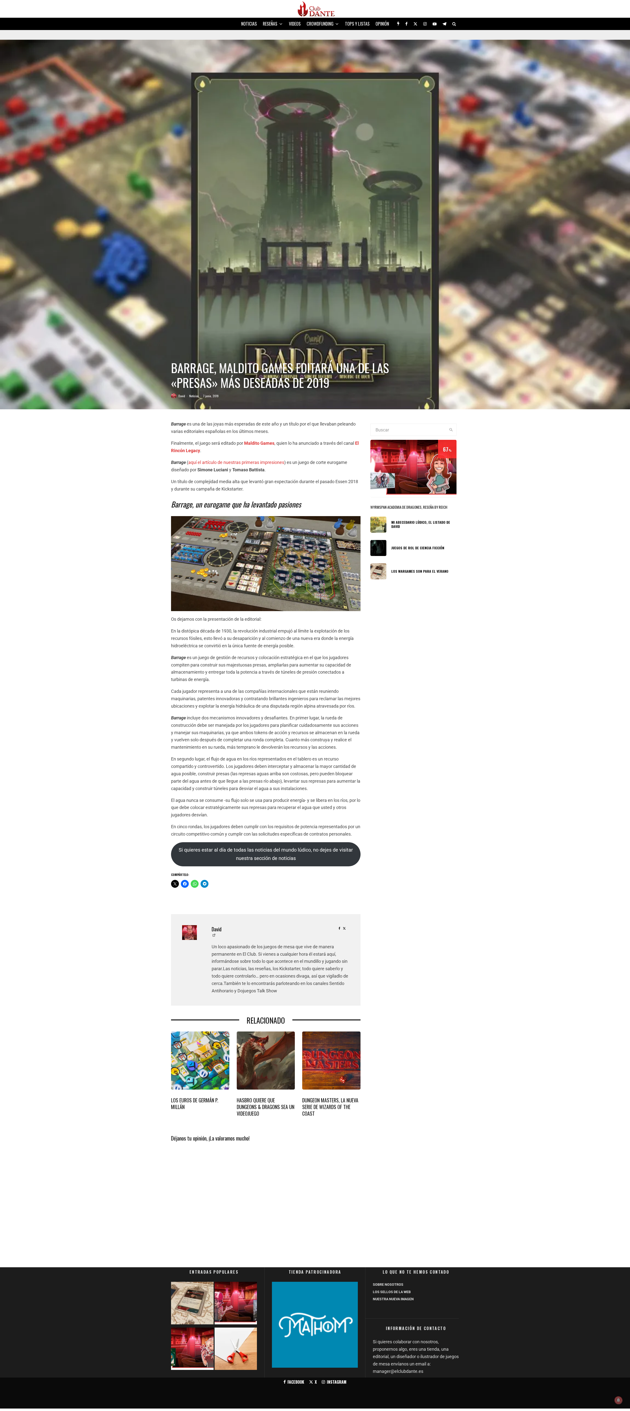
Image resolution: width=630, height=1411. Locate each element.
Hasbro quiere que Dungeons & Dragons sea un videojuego (265, 1107)
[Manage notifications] (618, 1400)
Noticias (249, 23)
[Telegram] (444, 24)
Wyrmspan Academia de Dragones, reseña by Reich (408, 507)
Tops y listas (357, 23)
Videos (295, 23)
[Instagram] (425, 24)
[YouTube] (435, 24)
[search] (451, 430)
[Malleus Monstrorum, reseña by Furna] (236, 1304)
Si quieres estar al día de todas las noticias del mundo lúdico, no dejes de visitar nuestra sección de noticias (266, 854)
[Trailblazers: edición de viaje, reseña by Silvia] (192, 1350)
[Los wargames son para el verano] (192, 1304)
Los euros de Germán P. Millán (194, 1103)
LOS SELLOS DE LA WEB (392, 1292)
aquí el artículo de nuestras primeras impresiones (236, 462)
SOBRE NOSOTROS (388, 1284)
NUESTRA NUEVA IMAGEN (393, 1299)
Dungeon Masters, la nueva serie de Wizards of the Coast (330, 1107)
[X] (415, 24)
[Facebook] (406, 24)
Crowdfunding (320, 23)
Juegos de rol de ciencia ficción (417, 548)
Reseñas (270, 23)
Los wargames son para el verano (419, 571)
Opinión (382, 23)
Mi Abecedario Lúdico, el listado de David (420, 524)
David (181, 396)
